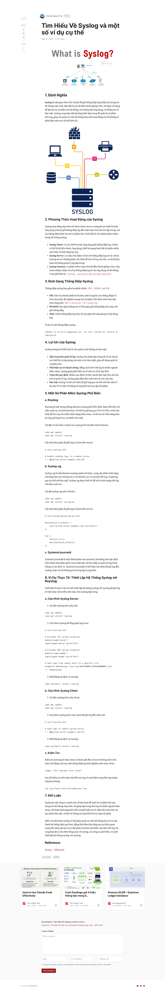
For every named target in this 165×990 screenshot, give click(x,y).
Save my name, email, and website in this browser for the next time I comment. (77, 964)
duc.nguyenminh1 (119, 903)
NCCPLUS (33, 986)
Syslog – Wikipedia (54, 850)
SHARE (56, 857)
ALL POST (46, 857)
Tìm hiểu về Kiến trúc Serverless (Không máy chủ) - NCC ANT (76, 925)
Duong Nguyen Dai (57, 16)
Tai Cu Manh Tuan (33, 903)
